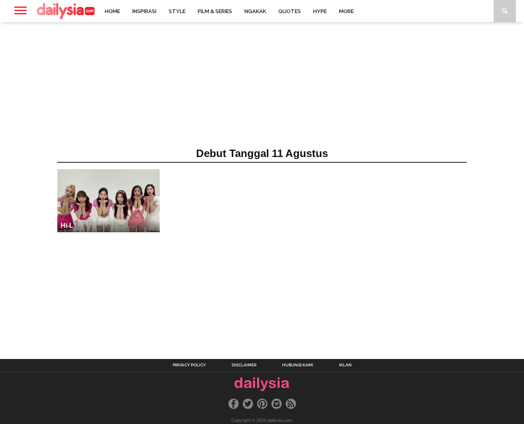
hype (320, 11)
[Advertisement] (262, 87)
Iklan (345, 365)
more (346, 11)
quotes (289, 11)
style (177, 11)
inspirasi (144, 11)
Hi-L (67, 225)
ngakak (255, 11)
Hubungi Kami (297, 365)
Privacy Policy (189, 365)
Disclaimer (244, 365)
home (112, 11)
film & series (215, 11)
